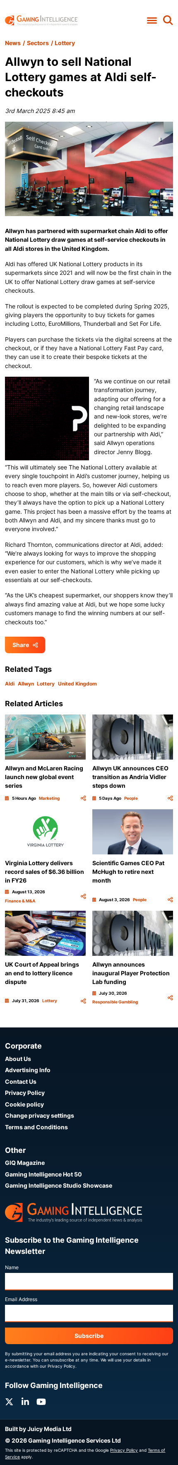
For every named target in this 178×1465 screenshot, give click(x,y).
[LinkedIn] (25, 1402)
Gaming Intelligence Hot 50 (43, 1174)
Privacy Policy (25, 1092)
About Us (18, 1058)
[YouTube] (41, 1402)
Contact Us (20, 1081)
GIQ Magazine (25, 1162)
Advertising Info (28, 1069)
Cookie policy (24, 1104)
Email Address (21, 1299)
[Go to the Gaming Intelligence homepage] (41, 20)
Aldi (9, 684)
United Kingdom (77, 684)
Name (12, 1267)
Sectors (38, 42)
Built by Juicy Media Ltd (38, 1428)
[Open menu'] (152, 20)
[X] (9, 1402)
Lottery (65, 42)
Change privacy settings (39, 1115)
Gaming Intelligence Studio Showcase (58, 1185)
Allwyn (26, 684)
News (13, 42)
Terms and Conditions (36, 1127)
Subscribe (89, 1335)
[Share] (83, 798)
